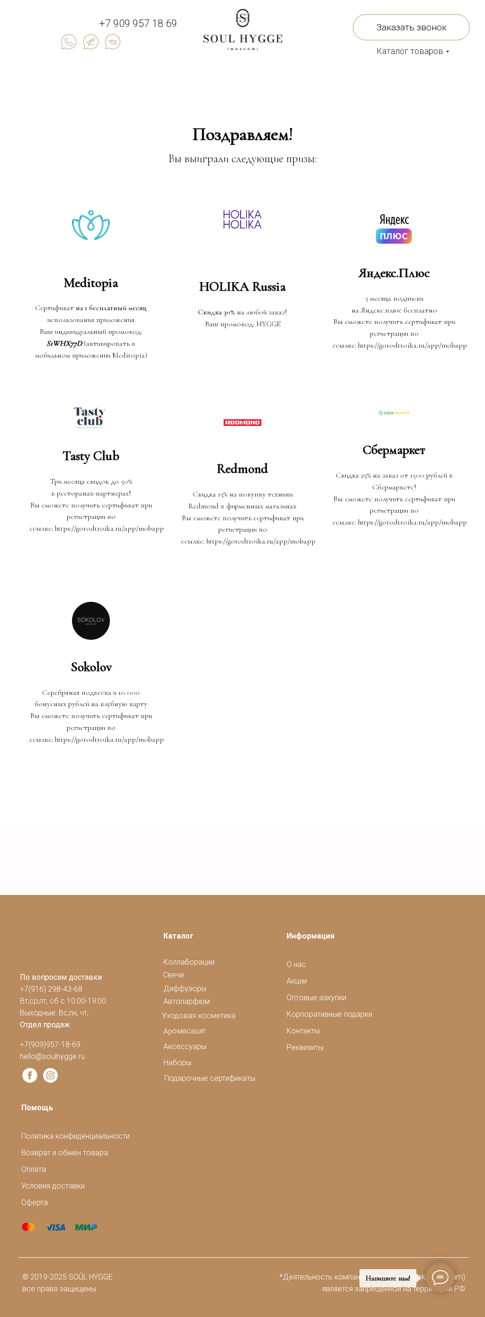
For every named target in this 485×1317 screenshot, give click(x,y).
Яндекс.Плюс (394, 273)
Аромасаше (184, 1031)
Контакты (303, 1030)
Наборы (177, 1062)
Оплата (33, 1169)
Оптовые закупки (316, 997)
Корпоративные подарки (329, 1014)
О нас (296, 964)
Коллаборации (189, 962)
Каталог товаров (410, 51)
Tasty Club (91, 456)
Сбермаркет (394, 450)
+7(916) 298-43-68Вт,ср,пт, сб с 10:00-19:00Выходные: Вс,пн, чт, (63, 1001)
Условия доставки (53, 1185)
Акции (297, 980)
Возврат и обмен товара (64, 1152)
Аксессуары (185, 1046)
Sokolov (91, 667)
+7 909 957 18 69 (138, 23)
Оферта (34, 1202)
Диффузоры (185, 988)
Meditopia (91, 283)
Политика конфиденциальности (75, 1136)
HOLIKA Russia (242, 286)
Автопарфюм (186, 1001)
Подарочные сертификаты (209, 1078)
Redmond (242, 468)
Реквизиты (305, 1047)
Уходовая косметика (198, 1015)
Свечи (173, 974)
